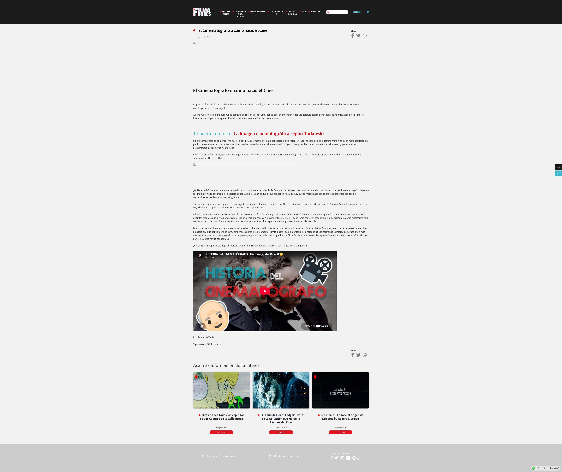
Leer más (221, 432)
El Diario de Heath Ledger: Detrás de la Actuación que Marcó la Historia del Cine (282, 418)
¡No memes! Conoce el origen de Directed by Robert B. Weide (342, 416)
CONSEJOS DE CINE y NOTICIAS (240, 14)
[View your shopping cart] (367, 12)
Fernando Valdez (206, 337)
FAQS (304, 12)
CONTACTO (315, 12)
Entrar (357, 12)
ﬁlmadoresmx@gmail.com (286, 456)
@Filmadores (214, 344)
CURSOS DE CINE (258, 12)
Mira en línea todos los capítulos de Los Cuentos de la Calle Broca (222, 416)
